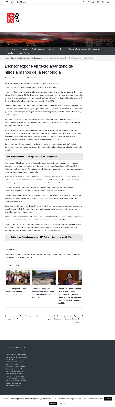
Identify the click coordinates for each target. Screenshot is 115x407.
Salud (34, 49)
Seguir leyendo (16, 389)
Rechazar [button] (53, 403)
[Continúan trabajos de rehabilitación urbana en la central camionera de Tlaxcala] (44, 278)
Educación (41, 49)
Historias (61, 49)
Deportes (96, 49)
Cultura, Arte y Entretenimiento (80, 49)
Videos (26, 53)
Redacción (37, 78)
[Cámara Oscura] (57, 39)
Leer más (62, 403)
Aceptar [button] (108, 399)
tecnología (28, 257)
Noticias (51, 49)
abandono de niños (56, 254)
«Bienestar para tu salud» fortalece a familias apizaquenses (16, 292)
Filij (22, 257)
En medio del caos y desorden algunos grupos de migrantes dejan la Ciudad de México (64, 319)
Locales (14, 49)
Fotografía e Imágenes (14, 53)
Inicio (7, 49)
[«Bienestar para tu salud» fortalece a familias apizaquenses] (18, 278)
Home (7, 58)
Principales (38, 58)
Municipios (25, 49)
